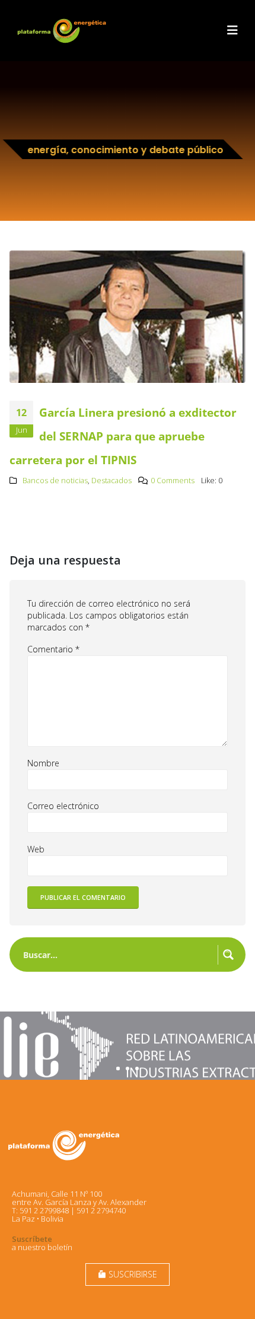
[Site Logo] (62, 30)
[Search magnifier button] (228, 954)
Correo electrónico (63, 805)
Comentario (53, 649)
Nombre (43, 763)
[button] (232, 30)
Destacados (111, 480)
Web (35, 849)
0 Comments (173, 480)
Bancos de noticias (55, 480)
